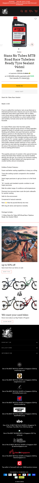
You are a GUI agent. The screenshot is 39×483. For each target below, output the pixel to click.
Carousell (13, 467)
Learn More (7, 321)
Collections (7, 347)
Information (7, 353)
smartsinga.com (19, 370)
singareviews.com (19, 382)
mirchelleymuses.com (19, 393)
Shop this (6, 271)
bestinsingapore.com (20, 446)
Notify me (19, 86)
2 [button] (20, 49)
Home (19, 52)
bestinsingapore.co (19, 457)
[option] (19, 3)
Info (28, 78)
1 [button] (18, 49)
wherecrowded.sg (19, 404)
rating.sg (19, 435)
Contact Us (6, 342)
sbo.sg (30, 427)
